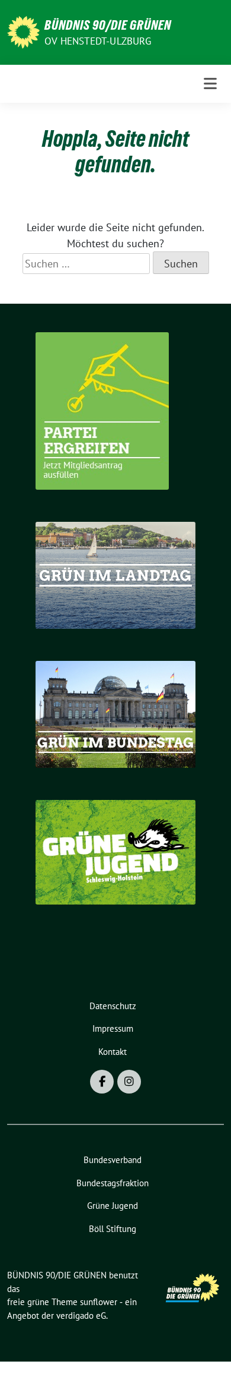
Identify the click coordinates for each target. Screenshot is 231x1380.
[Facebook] (102, 1082)
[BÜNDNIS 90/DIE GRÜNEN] (23, 31)
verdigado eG (81, 1315)
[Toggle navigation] (210, 84)
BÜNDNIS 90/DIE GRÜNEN (107, 25)
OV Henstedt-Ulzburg (97, 41)
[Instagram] (129, 1082)
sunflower (98, 1301)
